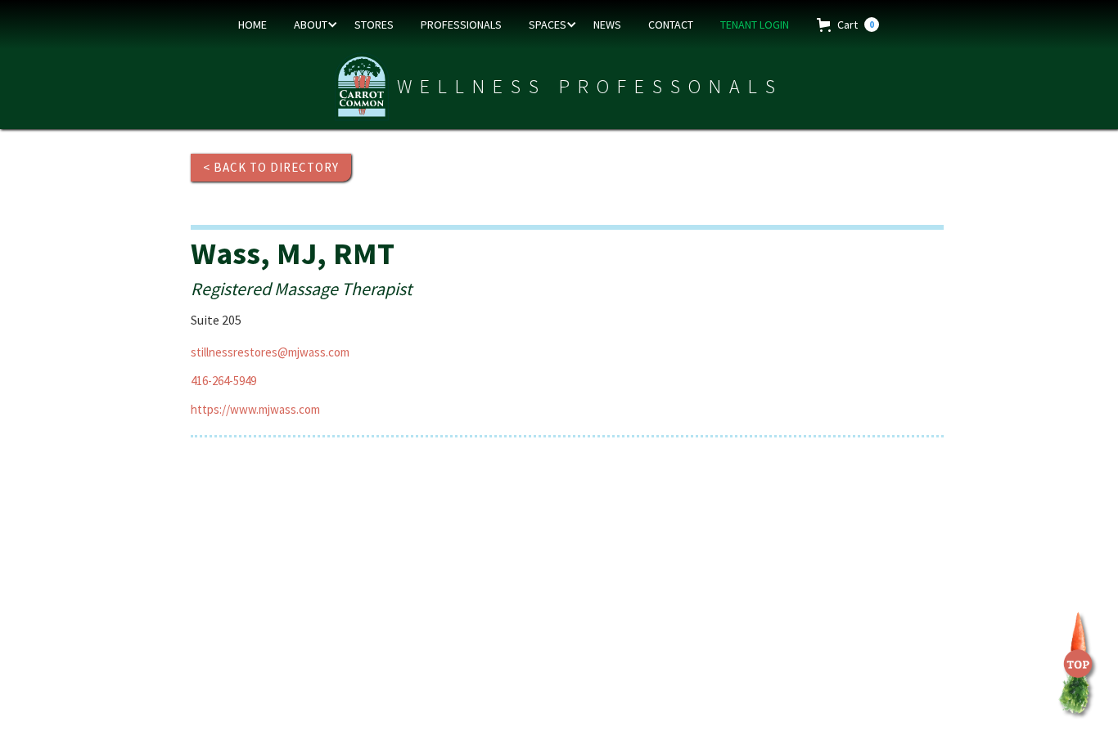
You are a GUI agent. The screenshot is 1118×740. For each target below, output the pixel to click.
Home (252, 24)
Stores (374, 24)
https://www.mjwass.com (255, 409)
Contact (670, 24)
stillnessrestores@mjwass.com (270, 352)
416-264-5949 (223, 380)
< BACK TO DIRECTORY (271, 167)
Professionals (461, 24)
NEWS (607, 24)
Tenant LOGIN (754, 24)
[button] (312, 24)
